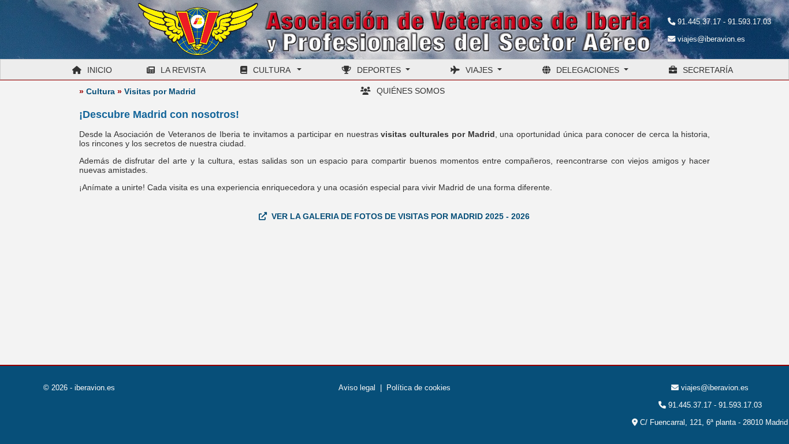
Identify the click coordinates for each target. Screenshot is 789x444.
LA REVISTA (183, 70)
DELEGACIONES (590, 70)
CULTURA (274, 70)
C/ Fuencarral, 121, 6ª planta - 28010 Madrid (713, 422)
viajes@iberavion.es (711, 39)
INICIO (99, 70)
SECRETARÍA (708, 70)
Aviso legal (356, 387)
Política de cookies (418, 387)
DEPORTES (381, 70)
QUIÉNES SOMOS (411, 90)
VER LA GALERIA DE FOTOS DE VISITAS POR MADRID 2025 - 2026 (400, 216)
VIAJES (481, 70)
